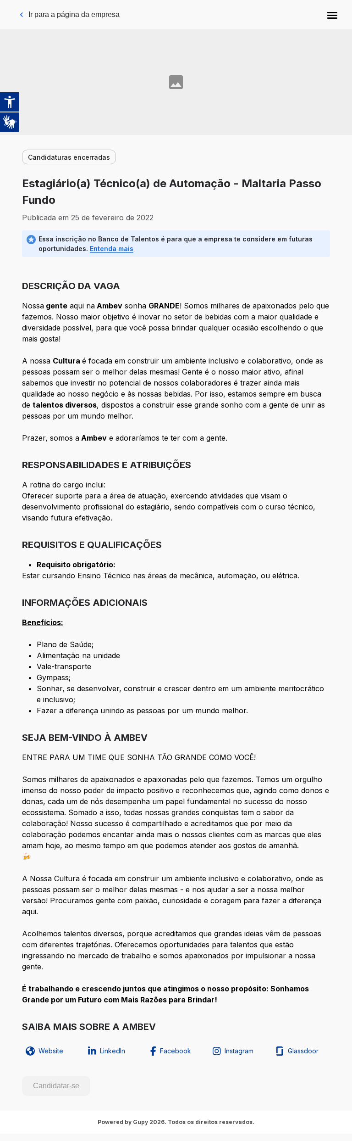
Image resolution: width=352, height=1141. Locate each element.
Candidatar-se (56, 1086)
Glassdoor (303, 1051)
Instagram (239, 1051)
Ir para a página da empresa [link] (74, 14)
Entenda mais (111, 248)
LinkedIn (112, 1051)
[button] (332, 14)
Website (50, 1051)
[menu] (332, 14)
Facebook (175, 1051)
